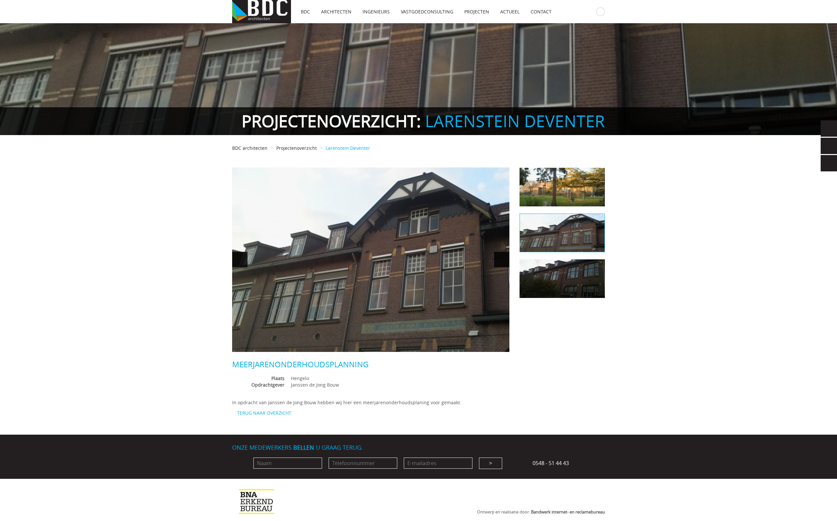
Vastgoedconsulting (427, 12)
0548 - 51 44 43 (550, 463)
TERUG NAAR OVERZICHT (263, 413)
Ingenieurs (376, 12)
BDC (305, 12)
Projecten (476, 12)
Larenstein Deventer (348, 148)
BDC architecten (249, 148)
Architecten (336, 12)
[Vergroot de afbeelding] (370, 259)
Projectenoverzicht (296, 148)
